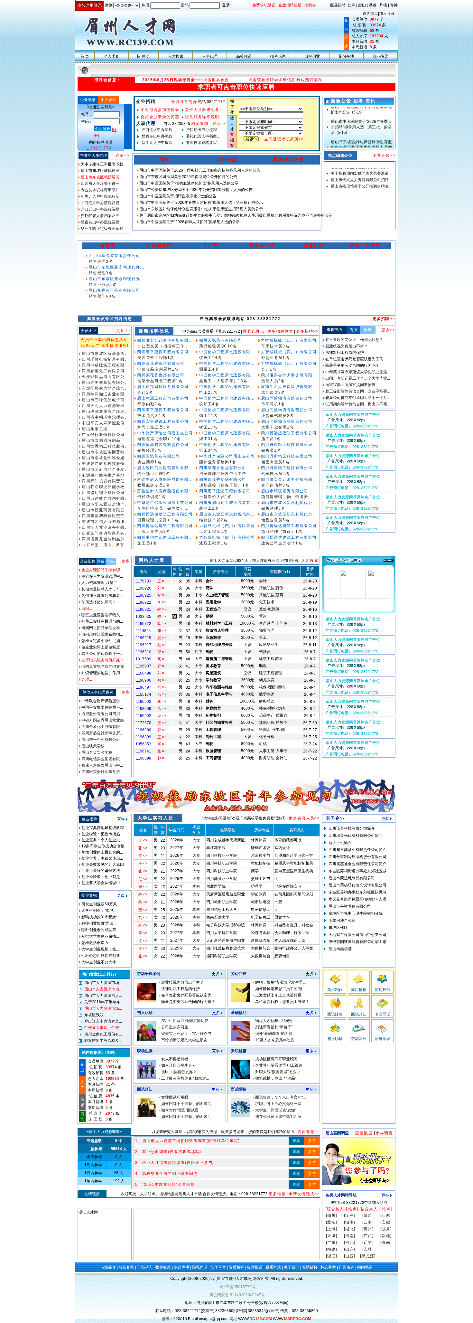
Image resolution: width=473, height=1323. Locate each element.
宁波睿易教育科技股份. (103, 463)
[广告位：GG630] (358, 694)
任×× (143, 879)
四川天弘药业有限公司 (158, 456)
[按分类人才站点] (375, 1209)
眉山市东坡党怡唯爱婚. (103, 458)
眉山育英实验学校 (96, 752)
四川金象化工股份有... (102, 1034)
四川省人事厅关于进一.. (100, 183)
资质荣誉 (236, 1267)
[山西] (349, 1256)
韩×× (162, 730)
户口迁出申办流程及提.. (100, 209)
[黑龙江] (368, 1256)
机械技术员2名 (275, 473)
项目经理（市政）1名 (281, 531)
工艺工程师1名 (213, 531)
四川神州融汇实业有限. (103, 394)
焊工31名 (208, 439)
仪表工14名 (210, 357)
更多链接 (276, 1194)
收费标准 (163, 1267)
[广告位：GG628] (358, 735)
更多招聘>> (384, 319)
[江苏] (349, 1215)
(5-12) (361, 126)
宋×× (143, 886)
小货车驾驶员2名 (277, 415)
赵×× (162, 758)
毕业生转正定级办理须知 (101, 228)
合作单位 (218, 1267)
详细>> (122, 155)
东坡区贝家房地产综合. (103, 388)
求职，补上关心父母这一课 (278, 1103)
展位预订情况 (309, 80)
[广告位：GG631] (358, 673)
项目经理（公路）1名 (158, 520)
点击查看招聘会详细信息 (272, 80)
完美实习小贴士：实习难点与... (187, 1033)
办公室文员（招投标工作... (163, 346)
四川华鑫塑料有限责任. (103, 516)
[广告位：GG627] (358, 756)
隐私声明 (200, 1267)
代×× (162, 687)
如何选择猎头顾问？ (98, 602)
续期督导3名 (273, 392)
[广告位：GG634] (358, 531)
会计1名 (145, 392)
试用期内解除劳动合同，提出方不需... (357, 404)
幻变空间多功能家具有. (103, 533)
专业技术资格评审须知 (99, 190)
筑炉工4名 (209, 404)
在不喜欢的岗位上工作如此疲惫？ (353, 339)
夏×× (162, 638)
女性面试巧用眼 (174, 1097)
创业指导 (89, 819)
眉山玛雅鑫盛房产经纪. (103, 411)
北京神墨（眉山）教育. (103, 545)
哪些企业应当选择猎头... (101, 615)
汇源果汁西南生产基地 (102, 475)
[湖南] (349, 1222)
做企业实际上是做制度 (100, 647)
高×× (162, 659)
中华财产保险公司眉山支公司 (164, 433)
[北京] (331, 1222)
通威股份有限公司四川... (101, 714)
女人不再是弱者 (174, 1059)
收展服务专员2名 (153, 485)
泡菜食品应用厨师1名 (158, 369)
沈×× (143, 941)
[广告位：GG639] (358, 510)
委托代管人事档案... (202, 136)
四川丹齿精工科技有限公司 (286, 444)
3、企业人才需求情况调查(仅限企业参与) (174, 1162)
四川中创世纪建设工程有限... (164, 537)
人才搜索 (310, 560)
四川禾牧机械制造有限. (103, 359)
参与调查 (384, 1133)
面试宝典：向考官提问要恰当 (350, 385)
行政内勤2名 (149, 404)
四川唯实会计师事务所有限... (164, 340)
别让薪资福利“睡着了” (273, 1027)
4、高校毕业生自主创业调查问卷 (166, 1173)
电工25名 (208, 392)
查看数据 (364, 1133)
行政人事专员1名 (153, 531)
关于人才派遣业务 (202, 110)
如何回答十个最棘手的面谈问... (187, 1103)
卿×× (162, 744)
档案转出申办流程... (158, 136)
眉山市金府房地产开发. (103, 469)
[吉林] (368, 1249)
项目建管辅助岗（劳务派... (287, 497)
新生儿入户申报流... (158, 142)
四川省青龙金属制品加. (103, 539)
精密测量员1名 (275, 462)
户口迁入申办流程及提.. (100, 203)
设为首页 (370, 13)
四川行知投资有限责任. (103, 481)
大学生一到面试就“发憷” (275, 1110)
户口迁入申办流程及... (102, 1021)
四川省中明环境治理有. (103, 417)
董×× (143, 910)
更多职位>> (384, 155)
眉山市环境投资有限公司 (284, 491)
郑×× (162, 680)
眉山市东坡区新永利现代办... (115, 267)
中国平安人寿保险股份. (103, 423)
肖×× (162, 715)
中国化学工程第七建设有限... (226, 352)
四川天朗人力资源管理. (103, 405)
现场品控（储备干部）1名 (224, 485)
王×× (162, 581)
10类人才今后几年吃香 (274, 1040)
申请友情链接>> (304, 1194)
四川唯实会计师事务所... (101, 772)
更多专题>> (308, 1131)
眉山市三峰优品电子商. (103, 400)
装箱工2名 (209, 508)
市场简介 (108, 1267)
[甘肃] (386, 1229)
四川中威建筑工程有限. (103, 365)
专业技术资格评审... (202, 142)
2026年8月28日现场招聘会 (168, 80)
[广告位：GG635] (358, 428)
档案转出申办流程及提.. (100, 222)
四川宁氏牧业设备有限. (103, 527)
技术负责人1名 (151, 415)
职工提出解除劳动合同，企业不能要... (357, 391)
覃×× (143, 856)
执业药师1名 (149, 462)
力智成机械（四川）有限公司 (226, 526)
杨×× (162, 751)
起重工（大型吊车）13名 (223, 381)
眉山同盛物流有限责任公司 (286, 398)
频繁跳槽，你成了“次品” (275, 1078)
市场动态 (145, 1267)
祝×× (162, 595)
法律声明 (181, 1267)
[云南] (368, 1222)
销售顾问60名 (102, 296)
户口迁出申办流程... (202, 130)
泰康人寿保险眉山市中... (101, 765)
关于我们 (291, 1267)
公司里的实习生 (174, 1027)
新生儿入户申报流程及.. (100, 196)
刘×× (162, 588)
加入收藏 (386, 13)
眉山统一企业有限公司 (100, 739)
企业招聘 (87, 561)
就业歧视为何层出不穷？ (346, 346)
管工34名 (208, 450)
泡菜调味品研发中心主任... (225, 473)
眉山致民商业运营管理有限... (164, 468)
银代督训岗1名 (151, 497)
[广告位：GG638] (358, 448)
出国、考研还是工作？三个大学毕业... (357, 378)
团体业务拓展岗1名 (217, 462)
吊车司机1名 (273, 404)
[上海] (331, 1229)
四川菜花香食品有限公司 (160, 363)
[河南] (349, 1235)
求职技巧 (334, 329)
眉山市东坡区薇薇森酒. (103, 353)
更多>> (123, 330)
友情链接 (310, 1267)
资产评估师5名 (275, 485)
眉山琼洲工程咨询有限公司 (162, 398)
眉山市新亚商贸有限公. (103, 510)
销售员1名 (271, 450)
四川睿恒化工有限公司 (102, 371)
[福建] (331, 1249)
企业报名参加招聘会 (160, 110)
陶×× (143, 902)
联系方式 (273, 1267)
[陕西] (368, 1215)
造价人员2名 (273, 381)
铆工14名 (208, 415)
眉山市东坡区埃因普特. (103, 452)
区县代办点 (253, 331)
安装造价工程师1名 (155, 357)
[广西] (368, 1235)
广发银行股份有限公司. (103, 434)
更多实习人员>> (304, 818)
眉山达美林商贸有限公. (103, 382)
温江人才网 (88, 1212)
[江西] (386, 1215)
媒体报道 (255, 1267)
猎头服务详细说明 (202, 117)
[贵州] (368, 1229)
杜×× (162, 645)
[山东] (349, 1249)
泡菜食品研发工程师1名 (160, 381)
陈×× (162, 616)
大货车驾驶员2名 (277, 427)
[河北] (349, 1242)
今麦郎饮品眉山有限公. (103, 376)
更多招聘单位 (280, 331)
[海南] (386, 1242)
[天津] (331, 1235)
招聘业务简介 (184, 101)
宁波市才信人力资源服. (103, 521)
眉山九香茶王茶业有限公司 (113, 290)
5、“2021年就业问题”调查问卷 (165, 1184)
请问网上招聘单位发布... (101, 628)
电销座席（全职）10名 (159, 439)
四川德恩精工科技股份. (103, 446)
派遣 (101, 561)
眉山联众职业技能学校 (102, 487)
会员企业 (88, 330)
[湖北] (349, 1229)
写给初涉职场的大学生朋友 (184, 1040)
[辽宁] (368, 1242)
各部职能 (126, 1267)
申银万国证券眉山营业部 (102, 720)
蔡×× (162, 623)
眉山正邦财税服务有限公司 (162, 386)
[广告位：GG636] (358, 489)
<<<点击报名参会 (212, 80)
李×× (162, 602)
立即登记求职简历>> (284, 139)
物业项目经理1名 (153, 473)
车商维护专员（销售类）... (163, 508)
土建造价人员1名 (215, 497)
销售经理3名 (101, 261)
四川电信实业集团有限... (101, 759)
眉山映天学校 (92, 746)
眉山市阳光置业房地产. (103, 504)
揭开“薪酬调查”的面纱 (273, 1033)
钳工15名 (208, 427)
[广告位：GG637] (358, 469)
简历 (353, 329)
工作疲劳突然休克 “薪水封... (185, 1078)
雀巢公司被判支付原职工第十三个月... (357, 397)
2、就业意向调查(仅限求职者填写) (168, 1151)
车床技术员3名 (275, 346)
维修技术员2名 (213, 520)
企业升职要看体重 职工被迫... (280, 1065)
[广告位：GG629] (358, 715)
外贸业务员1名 (275, 357)
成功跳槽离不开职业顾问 (276, 1059)
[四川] (331, 1215)
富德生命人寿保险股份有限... (164, 479)
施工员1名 (147, 543)
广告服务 (346, 1267)
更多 (125, 561)
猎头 (111, 561)
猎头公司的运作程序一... (101, 653)
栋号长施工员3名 (153, 427)
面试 (368, 329)
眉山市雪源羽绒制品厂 (102, 440)
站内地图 (365, 1267)
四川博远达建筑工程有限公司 (164, 514)
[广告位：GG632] (358, 653)
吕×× (162, 694)
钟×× (162, 609)
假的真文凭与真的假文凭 (102, 666)
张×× (162, 630)
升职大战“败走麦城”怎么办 (277, 1072)
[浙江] (331, 1256)
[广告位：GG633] (358, 632)
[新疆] (386, 1235)
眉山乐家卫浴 (93, 429)
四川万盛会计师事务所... (101, 733)
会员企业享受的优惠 (160, 117)
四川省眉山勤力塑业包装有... (226, 502)
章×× (143, 933)
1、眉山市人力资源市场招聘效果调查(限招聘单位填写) (187, 1141)
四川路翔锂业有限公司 (102, 492)
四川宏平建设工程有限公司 (162, 352)
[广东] (331, 1242)
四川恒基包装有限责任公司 (113, 255)
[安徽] (386, 1222)
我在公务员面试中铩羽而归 (278, 1116)
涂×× (162, 708)
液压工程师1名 (213, 543)
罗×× (162, 666)
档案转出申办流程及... (102, 1040)
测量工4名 (209, 369)
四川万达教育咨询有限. (103, 498)
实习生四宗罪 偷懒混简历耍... (186, 1020)
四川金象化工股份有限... (101, 726)
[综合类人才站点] (342, 1209)
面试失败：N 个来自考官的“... (280, 1097)
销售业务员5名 (103, 284)
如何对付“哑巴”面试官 (180, 1110)
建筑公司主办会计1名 (281, 543)
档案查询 (199, 123)
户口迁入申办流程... (158, 130)
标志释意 (328, 1267)
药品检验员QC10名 (218, 346)
